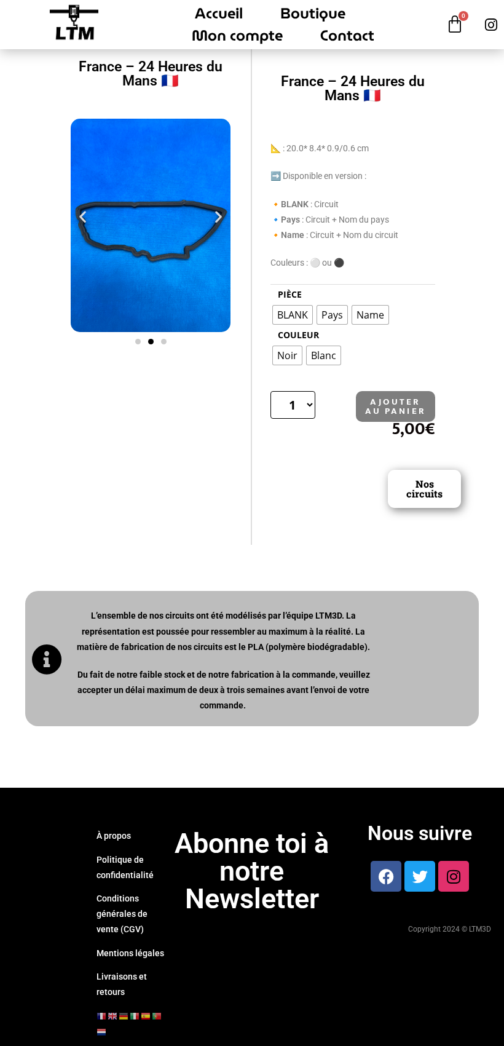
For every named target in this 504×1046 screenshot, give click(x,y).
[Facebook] (386, 876)
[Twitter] (419, 876)
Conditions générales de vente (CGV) (122, 913)
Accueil (219, 13)
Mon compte (237, 36)
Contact (347, 36)
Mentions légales (130, 953)
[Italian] (135, 1015)
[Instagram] (453, 876)
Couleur (298, 335)
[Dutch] (102, 1031)
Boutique (312, 13)
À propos (113, 836)
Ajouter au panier (395, 406)
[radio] (292, 315)
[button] (82, 216)
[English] (113, 1015)
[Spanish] (146, 1015)
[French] (102, 1015)
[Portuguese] (157, 1015)
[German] (124, 1015)
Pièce (290, 294)
